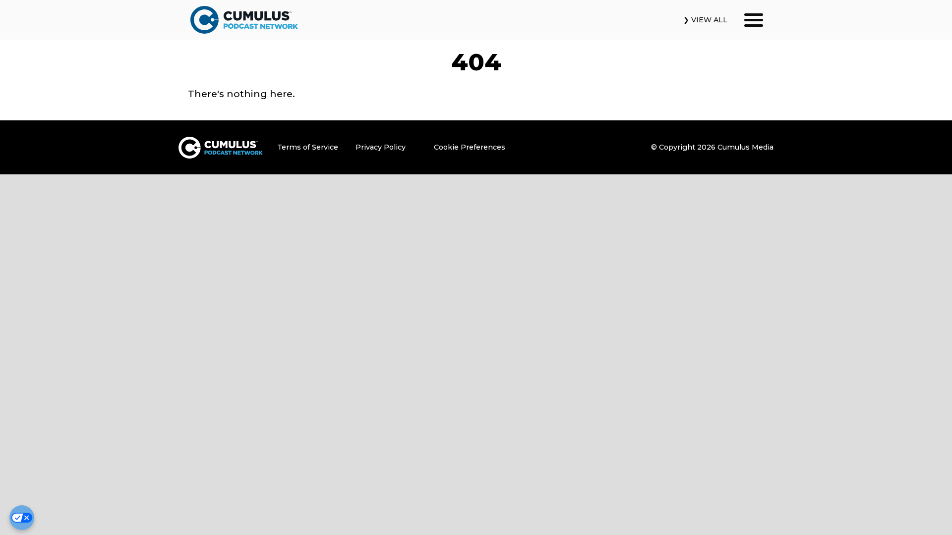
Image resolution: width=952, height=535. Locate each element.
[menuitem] (313, 147)
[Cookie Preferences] (21, 517)
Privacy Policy (381, 147)
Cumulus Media (745, 147)
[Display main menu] (754, 20)
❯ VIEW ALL (705, 19)
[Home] (243, 20)
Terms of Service (307, 147)
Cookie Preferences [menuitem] (469, 147)
